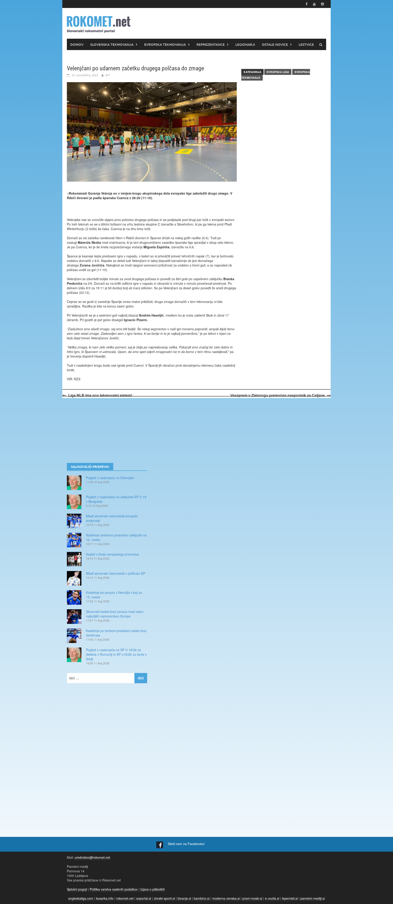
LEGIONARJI (245, 44)
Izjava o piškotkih (152, 889)
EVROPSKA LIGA (278, 72)
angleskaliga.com (80, 898)
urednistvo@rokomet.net (92, 857)
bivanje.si (184, 898)
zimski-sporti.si (164, 898)
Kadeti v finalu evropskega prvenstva (112, 554)
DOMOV (76, 44)
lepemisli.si (290, 898)
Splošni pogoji (77, 889)
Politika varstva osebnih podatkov (114, 889)
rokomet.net (125, 898)
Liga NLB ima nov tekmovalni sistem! (100, 395)
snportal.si (143, 898)
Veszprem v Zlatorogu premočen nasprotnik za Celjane (277, 395)
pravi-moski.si (252, 898)
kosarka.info (104, 898)
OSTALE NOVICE (275, 44)
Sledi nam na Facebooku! (187, 843)
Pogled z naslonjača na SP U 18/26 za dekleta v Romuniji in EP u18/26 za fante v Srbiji (116, 654)
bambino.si (201, 898)
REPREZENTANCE (210, 44)
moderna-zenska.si (226, 898)
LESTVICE (306, 44)
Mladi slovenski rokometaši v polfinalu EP (115, 573)
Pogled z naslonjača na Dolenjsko (110, 477)
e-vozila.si (272, 898)
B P (108, 75)
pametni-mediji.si (312, 898)
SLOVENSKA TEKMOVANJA (112, 44)
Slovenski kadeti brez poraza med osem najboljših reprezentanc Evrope (115, 613)
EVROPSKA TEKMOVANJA (165, 44)
